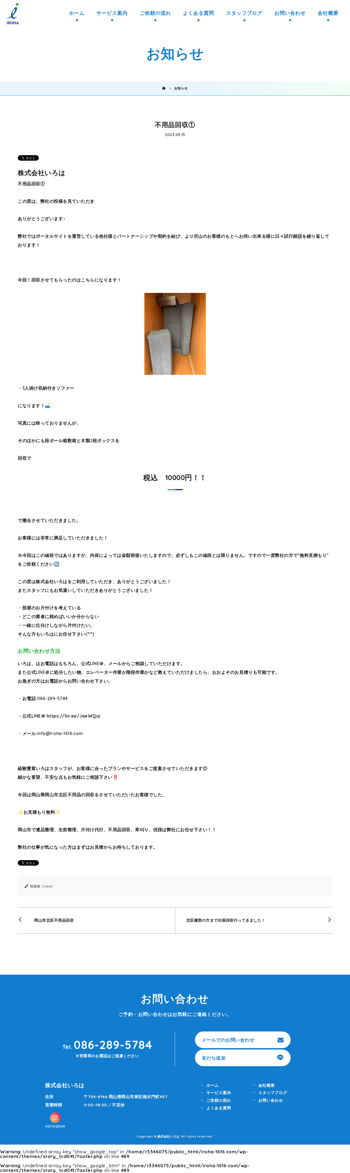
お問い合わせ (290, 13)
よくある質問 (198, 13)
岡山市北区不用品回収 (54, 920)
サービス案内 (112, 13)
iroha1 (47, 886)
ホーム (76, 13)
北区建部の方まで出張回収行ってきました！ (226, 920)
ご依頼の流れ (155, 13)
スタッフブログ (244, 13)
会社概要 (328, 13)
